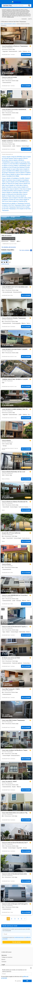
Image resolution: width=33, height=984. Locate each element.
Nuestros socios (10, 16)
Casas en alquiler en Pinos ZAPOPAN (15, 181)
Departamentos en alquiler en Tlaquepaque (13, 203)
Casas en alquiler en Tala (16, 189)
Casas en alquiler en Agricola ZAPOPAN (12, 156)
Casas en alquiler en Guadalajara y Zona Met (13, 178)
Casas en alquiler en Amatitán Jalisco (17, 197)
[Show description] (30, 46)
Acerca (3, 959)
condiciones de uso (19, 937)
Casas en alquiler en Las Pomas (18, 162)
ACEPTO (30, 18)
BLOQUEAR (24, 18)
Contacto (4, 961)
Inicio (2, 23)
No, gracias (18, 980)
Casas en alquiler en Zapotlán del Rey (17, 201)
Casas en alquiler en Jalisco (10, 23)
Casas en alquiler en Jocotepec (21, 190)
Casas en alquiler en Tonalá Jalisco (14, 185)
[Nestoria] (16, 2)
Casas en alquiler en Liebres (13, 174)
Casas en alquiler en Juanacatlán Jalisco (12, 192)
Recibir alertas (16, 942)
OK (27, 980)
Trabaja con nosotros (7, 957)
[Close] (31, 968)
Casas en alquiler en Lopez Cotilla (10, 169)
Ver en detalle (26, 54)
